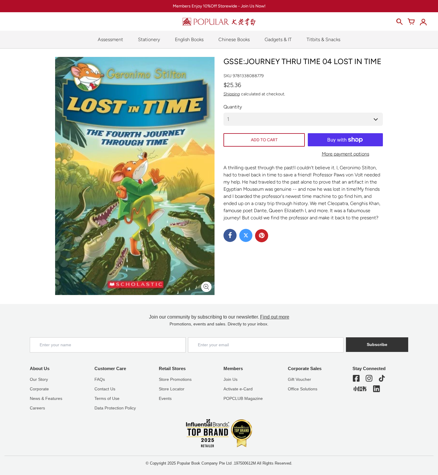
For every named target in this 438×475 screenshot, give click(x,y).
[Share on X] (245, 235)
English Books (189, 39)
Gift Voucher (299, 379)
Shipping (231, 94)
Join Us (230, 379)
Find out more (274, 316)
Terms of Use (106, 398)
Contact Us (104, 388)
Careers (37, 408)
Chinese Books (234, 39)
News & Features (46, 398)
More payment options (345, 154)
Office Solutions (302, 388)
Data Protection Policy (115, 408)
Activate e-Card (238, 388)
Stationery (149, 39)
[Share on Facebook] (230, 235)
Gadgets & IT (278, 39)
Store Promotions (175, 379)
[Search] (399, 21)
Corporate (39, 388)
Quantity (232, 107)
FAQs (99, 379)
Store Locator (171, 388)
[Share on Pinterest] (261, 235)
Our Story (39, 379)
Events (165, 398)
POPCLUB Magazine (243, 398)
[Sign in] (423, 21)
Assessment (110, 39)
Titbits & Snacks (323, 39)
